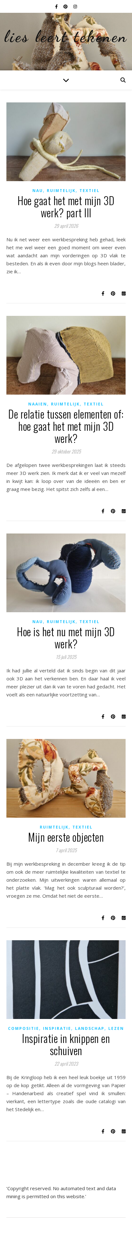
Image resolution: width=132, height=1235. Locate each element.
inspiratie (57, 1028)
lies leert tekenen (66, 36)
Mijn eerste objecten (66, 837)
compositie (23, 1028)
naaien (37, 404)
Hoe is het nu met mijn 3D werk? (66, 638)
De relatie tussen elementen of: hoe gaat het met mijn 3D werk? (66, 426)
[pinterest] (66, 6)
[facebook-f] (57, 6)
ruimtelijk (61, 190)
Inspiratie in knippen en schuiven (66, 1044)
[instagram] (75, 6)
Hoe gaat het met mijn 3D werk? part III (66, 207)
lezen (116, 1028)
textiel (89, 190)
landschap (89, 1028)
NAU (37, 190)
